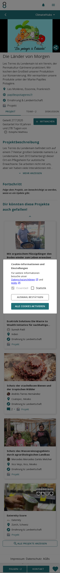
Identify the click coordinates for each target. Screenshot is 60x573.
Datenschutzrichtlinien (23, 279)
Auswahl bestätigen (30, 297)
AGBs (14, 282)
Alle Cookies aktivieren (30, 306)
